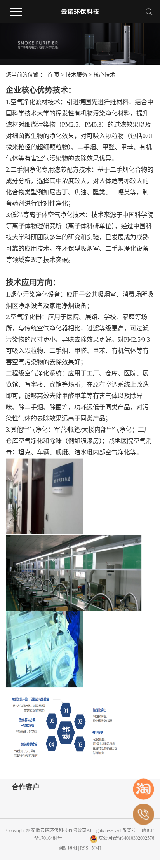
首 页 (53, 75)
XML (97, 848)
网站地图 (68, 848)
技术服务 (77, 75)
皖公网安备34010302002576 (126, 838)
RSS (84, 848)
